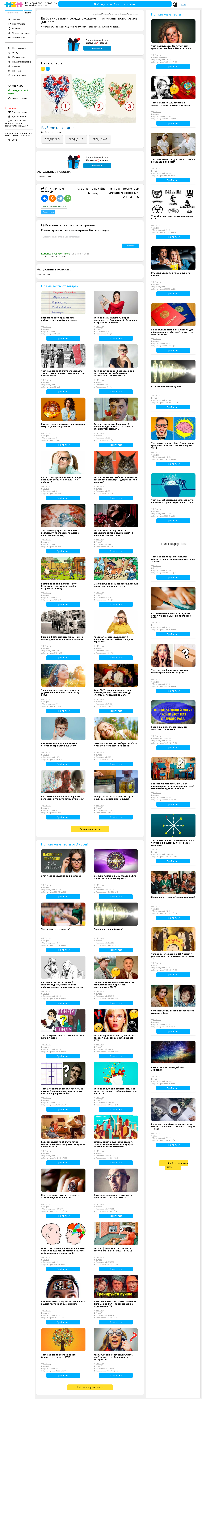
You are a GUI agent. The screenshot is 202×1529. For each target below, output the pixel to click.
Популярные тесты (166, 14)
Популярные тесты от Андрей (64, 844)
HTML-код (91, 193)
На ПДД (16, 70)
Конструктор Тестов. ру (41, 4)
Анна (155, 625)
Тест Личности (114, 14)
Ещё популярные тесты (90, 1387)
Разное (16, 66)
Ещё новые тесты (90, 829)
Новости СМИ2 (44, 176)
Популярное (18, 23)
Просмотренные (21, 32)
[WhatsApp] (67, 198)
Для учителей (19, 111)
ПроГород (157, 568)
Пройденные (19, 37)
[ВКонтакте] (44, 198)
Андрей (99, 14)
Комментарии (19, 98)
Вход (14, 139)
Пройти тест (63, 338)
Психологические (21, 61)
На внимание (19, 47)
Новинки (16, 28)
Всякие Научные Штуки (163, 738)
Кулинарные (18, 57)
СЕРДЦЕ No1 (100, 139)
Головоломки (19, 75)
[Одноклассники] (52, 198)
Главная (16, 19)
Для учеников (19, 116)
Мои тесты (18, 85)
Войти (183, 4)
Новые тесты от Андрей (60, 286)
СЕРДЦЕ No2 (76, 139)
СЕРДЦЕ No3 (52, 139)
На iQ (15, 52)
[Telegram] (60, 198)
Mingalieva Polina (160, 57)
